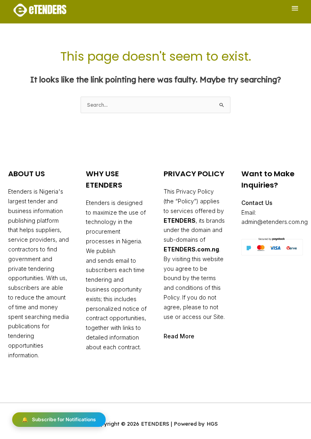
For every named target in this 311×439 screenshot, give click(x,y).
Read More (179, 336)
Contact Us (257, 202)
